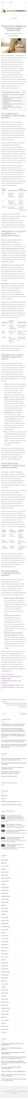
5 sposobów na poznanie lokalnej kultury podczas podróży (15, 838)
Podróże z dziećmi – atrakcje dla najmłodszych (13, 1071)
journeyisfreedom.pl (13, 35)
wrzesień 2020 (5, 1011)
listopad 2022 (4, 944)
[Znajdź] (26, 2)
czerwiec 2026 (5, 866)
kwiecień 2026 (4, 872)
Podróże (14, 18)
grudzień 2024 (5, 890)
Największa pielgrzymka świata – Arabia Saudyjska (15, 845)
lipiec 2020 (4, 1017)
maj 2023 (3, 932)
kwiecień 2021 (4, 990)
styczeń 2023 (4, 938)
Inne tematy (4, 795)
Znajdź (23, 713)
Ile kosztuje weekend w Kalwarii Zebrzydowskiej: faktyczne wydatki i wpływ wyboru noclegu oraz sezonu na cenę (14, 746)
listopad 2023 (4, 923)
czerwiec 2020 (5, 1020)
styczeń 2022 (4, 962)
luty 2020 (3, 1032)
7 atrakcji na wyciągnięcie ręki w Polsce (12, 685)
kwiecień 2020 (5, 1026)
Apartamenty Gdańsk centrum (9, 776)
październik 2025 (5, 878)
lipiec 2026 (4, 863)
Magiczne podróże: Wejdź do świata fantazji (13, 700)
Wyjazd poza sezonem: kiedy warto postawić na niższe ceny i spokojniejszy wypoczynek (13, 1057)
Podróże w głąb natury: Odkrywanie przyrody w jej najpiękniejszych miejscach (15, 705)
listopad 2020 (4, 1005)
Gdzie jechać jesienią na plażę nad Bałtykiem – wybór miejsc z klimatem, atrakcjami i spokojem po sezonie (13, 1063)
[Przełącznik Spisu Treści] (22, 92)
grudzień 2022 (5, 941)
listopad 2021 (4, 969)
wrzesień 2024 (5, 899)
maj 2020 (3, 1023)
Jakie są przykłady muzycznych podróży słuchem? (12, 107)
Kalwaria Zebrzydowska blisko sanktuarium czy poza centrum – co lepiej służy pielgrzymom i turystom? (13, 736)
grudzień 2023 (5, 920)
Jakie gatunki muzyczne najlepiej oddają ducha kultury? (12, 101)
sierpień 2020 (4, 1014)
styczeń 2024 (4, 917)
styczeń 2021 (4, 999)
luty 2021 (3, 996)
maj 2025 (3, 884)
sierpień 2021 (4, 978)
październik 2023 (5, 926)
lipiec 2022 (4, 950)
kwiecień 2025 (4, 887)
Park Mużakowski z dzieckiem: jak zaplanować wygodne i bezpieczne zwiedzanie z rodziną (13, 724)
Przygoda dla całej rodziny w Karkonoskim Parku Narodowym (15, 816)
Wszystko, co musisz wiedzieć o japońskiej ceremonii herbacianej (12, 768)
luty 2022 (3, 959)
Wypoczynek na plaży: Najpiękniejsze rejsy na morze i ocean (16, 831)
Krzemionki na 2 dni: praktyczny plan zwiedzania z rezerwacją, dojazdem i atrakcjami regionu (13, 740)
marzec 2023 (4, 935)
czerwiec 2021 (4, 984)
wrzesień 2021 (5, 975)
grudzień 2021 (4, 966)
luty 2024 (3, 914)
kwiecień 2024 (4, 908)
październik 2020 (5, 1008)
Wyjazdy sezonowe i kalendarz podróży (11, 804)
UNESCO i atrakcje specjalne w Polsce (11, 801)
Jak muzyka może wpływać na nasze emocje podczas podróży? (13, 104)
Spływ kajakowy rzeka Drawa (14, 824)
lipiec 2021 (4, 981)
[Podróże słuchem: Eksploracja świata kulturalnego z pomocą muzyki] (13, 45)
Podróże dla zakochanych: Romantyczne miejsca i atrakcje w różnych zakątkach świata (14, 759)
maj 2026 (3, 869)
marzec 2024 (4, 911)
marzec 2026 (4, 875)
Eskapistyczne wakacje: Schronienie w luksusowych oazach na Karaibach (11, 772)
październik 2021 (5, 972)
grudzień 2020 (5, 1002)
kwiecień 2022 (4, 953)
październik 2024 (5, 896)
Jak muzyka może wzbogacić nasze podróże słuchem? (13, 95)
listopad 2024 (4, 893)
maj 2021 (3, 987)
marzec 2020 (4, 1029)
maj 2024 (3, 905)
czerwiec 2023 (4, 929)
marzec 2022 (4, 956)
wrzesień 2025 (5, 881)
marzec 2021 (4, 993)
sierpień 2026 (4, 860)
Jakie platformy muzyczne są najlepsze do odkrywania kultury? (13, 98)
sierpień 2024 (4, 902)
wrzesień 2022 (5, 947)
